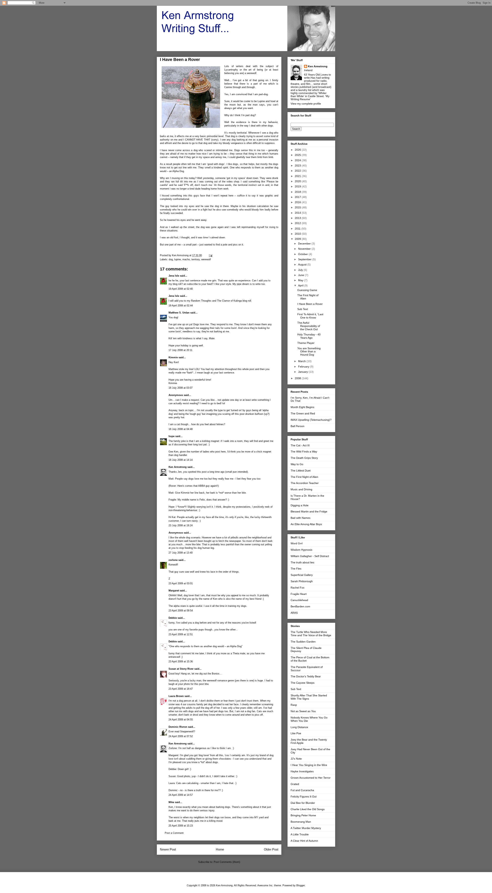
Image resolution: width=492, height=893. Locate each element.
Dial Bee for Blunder (303, 802)
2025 (298, 154)
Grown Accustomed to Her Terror (311, 777)
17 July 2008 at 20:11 (180, 350)
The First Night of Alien (304, 476)
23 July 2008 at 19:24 (181, 525)
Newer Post (168, 849)
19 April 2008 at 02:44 (181, 305)
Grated (295, 784)
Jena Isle (174, 275)
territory (195, 259)
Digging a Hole (299, 505)
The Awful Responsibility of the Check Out (308, 326)
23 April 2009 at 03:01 (181, 583)
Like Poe (296, 733)
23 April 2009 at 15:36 (181, 661)
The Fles (296, 568)
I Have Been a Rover (310, 303)
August (302, 264)
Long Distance (299, 727)
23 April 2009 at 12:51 (181, 634)
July (301, 269)
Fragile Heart (299, 593)
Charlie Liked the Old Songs (308, 809)
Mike (171, 802)
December (305, 243)
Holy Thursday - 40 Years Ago (309, 336)
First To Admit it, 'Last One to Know (310, 316)
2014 (298, 212)
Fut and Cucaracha (302, 790)
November (305, 248)
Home (220, 849)
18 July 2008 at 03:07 (181, 387)
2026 (298, 149)
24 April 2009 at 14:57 (181, 794)
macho (186, 259)
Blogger (300, 885)
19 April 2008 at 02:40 (181, 288)
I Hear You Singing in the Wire (309, 765)
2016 (298, 202)
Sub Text (302, 309)
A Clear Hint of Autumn (304, 840)
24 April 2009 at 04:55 (181, 719)
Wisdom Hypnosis (301, 549)
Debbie (173, 617)
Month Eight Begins (302, 407)
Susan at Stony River (181, 668)
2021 (298, 176)
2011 (298, 228)
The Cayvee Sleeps (302, 682)
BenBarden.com (300, 606)
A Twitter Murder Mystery (306, 828)
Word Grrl (297, 543)
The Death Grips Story (304, 457)
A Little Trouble (300, 834)
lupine (177, 259)
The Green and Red (303, 413)
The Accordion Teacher (305, 483)
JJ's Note (296, 758)
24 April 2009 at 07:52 (181, 736)
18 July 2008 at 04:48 (181, 429)
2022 (298, 170)
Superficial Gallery (302, 574)
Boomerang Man (301, 821)
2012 (298, 223)
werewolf (206, 259)
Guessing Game (307, 290)
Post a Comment (174, 832)
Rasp (294, 704)
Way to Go (297, 464)
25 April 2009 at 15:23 (181, 825)
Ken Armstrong (178, 467)
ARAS (294, 612)
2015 (298, 207)
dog (171, 259)
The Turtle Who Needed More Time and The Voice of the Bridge (311, 633)
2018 (298, 191)
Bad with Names (300, 517)
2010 (298, 233)
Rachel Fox (297, 587)
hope (172, 436)
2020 (298, 181)
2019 (298, 186)
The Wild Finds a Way (304, 451)
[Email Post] (210, 255)
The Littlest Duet (301, 470)
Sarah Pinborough (302, 581)
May (301, 280)
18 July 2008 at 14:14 (181, 459)
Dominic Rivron (178, 726)
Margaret (174, 590)
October (303, 254)
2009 (298, 238)
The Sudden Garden (303, 641)
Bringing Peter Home (303, 815)
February (304, 366)
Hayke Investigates (302, 771)
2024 (298, 160)
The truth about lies (302, 562)
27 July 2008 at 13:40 (181, 552)
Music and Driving (301, 489)
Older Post (271, 849)
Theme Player (305, 342)
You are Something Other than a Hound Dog (309, 351)
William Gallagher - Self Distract (310, 556)
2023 (298, 165)
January (303, 371)
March (302, 361)
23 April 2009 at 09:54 (181, 610)
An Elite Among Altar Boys (306, 524)
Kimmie (173, 357)
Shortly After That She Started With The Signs (309, 697)
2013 (298, 218)
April (301, 285)
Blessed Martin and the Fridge (309, 511)
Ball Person (297, 426)
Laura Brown (176, 696)
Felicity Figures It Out (304, 796)
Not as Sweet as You (303, 711)
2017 (298, 197)
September (305, 259)
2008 (298, 378)
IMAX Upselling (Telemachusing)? (311, 419)
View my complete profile (306, 103)
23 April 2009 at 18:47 (181, 688)
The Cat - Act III (300, 445)
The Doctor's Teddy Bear (306, 676)
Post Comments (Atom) (227, 862)
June (301, 275)
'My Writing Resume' (310, 98)
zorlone (173, 560)
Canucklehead (299, 600)
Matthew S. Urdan (179, 312)
